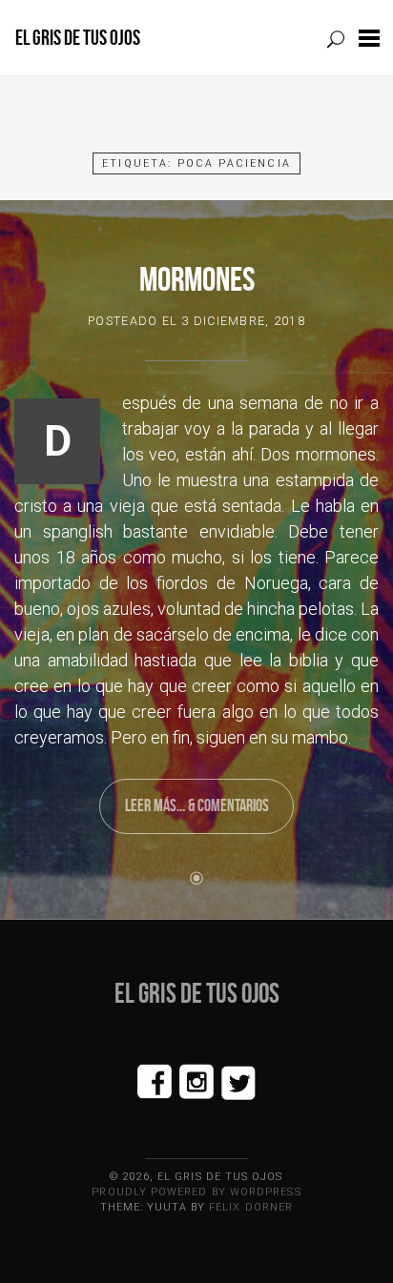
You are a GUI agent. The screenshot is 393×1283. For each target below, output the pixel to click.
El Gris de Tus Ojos (77, 38)
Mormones (197, 278)
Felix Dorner (251, 1207)
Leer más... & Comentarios (197, 805)
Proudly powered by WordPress (196, 1192)
